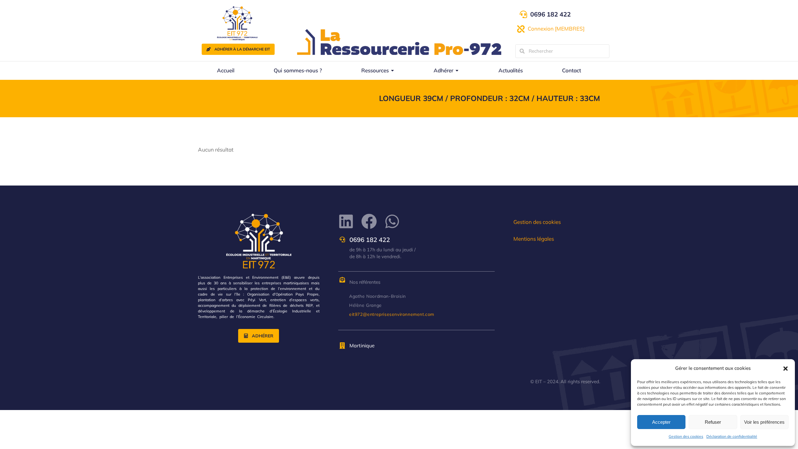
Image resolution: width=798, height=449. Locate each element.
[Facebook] (369, 221)
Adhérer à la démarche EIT (242, 49)
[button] (785, 368)
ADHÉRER (262, 336)
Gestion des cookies (686, 436)
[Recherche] (522, 51)
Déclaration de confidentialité (731, 436)
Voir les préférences (764, 422)
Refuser (713, 422)
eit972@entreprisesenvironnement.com (391, 314)
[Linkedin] (346, 221)
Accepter (661, 422)
